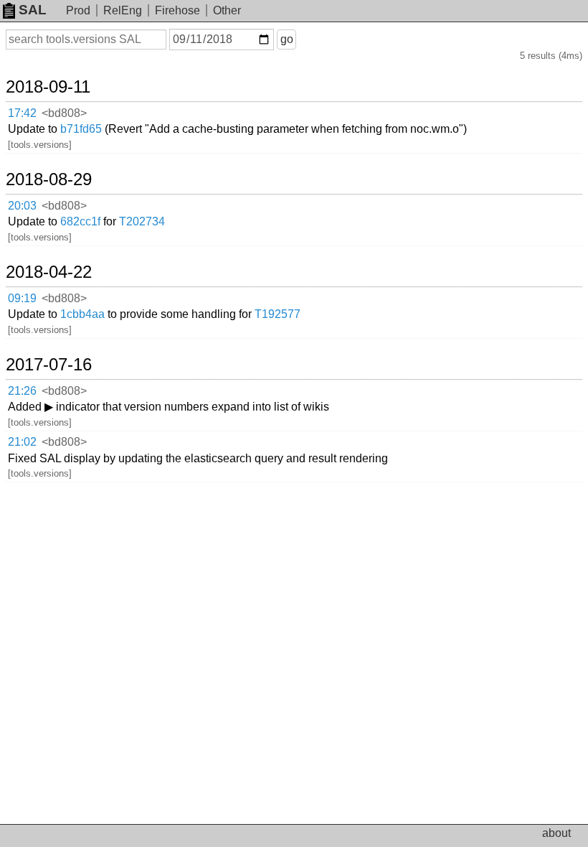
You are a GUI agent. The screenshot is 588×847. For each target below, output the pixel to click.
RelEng (122, 10)
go (286, 39)
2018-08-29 (49, 179)
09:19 (22, 298)
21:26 (22, 391)
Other (227, 10)
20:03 (22, 206)
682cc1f (80, 221)
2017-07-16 (49, 364)
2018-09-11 (48, 87)
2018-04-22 (49, 272)
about (556, 833)
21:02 (22, 442)
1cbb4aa (82, 314)
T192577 (277, 314)
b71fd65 (81, 129)
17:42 (22, 113)
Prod (78, 10)
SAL (33, 9)
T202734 (142, 221)
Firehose (177, 10)
